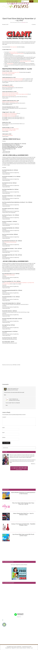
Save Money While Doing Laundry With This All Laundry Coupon (23, 535)
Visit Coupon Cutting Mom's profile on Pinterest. (19, 564)
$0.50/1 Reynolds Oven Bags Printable (8, 130)
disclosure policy (23, 22)
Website (3, 437)
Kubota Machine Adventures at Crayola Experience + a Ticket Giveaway (23, 493)
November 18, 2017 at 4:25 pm (14, 400)
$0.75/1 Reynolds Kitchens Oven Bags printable (10, 128)
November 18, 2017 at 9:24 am (12, 389)
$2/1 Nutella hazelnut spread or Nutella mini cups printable (12, 79)
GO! (31, 1)
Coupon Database (10, 63)
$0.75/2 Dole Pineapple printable (8, 86)
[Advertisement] (19, 13)
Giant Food (8, 364)
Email (3, 432)
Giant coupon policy (13, 46)
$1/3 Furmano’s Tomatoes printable (8, 73)
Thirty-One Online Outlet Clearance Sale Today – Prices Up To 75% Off (23, 503)
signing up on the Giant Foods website (17, 53)
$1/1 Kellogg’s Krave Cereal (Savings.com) (9, 113)
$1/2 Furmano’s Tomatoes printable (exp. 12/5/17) (10, 72)
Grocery (11, 364)
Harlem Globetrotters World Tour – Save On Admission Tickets (23, 514)
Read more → (33, 463)
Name (3, 427)
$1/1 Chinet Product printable (7, 135)
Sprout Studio (28, 646)
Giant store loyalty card (13, 52)
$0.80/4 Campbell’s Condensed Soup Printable (10, 101)
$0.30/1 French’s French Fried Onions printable (10, 92)
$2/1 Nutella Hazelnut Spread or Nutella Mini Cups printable (12, 78)
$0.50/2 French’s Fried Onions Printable (9, 95)
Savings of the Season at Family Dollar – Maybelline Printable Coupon (23, 524)
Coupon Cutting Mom (15, 5)
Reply (5, 394)
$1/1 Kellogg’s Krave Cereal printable (8, 115)
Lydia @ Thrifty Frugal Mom (12, 388)
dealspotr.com (19, 616)
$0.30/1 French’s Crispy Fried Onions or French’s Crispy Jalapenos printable (15, 94)
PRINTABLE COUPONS (16, 364)
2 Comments (34, 24)
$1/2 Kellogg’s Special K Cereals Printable (9, 114)
